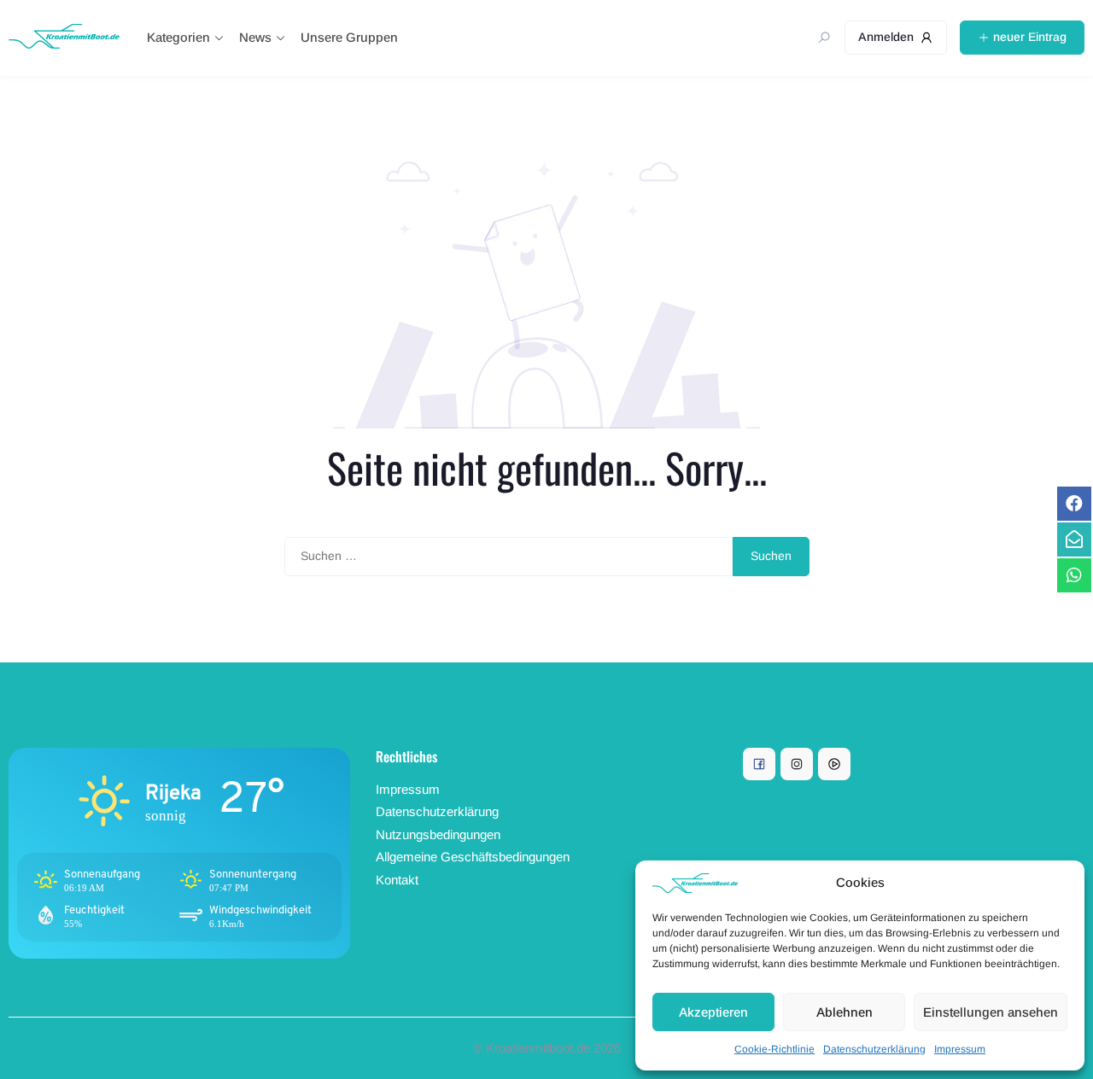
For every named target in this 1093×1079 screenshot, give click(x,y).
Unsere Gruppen (349, 37)
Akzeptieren (713, 1012)
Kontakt (397, 879)
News (255, 37)
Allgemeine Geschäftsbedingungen (473, 856)
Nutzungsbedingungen (438, 834)
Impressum (959, 1049)
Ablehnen (844, 1012)
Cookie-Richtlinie (774, 1049)
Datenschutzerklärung (874, 1049)
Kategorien (178, 37)
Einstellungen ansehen (990, 1012)
